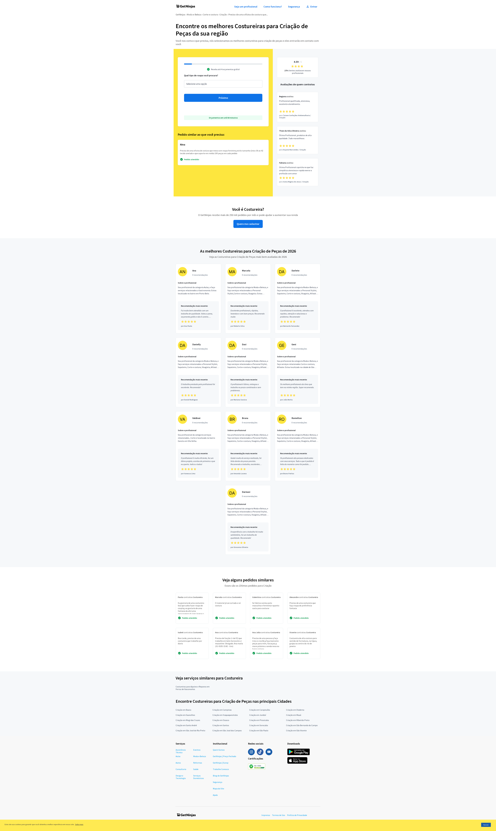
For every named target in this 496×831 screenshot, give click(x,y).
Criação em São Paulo (258, 730)
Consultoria (181, 769)
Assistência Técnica (181, 751)
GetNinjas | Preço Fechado (224, 756)
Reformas (197, 762)
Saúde (195, 769)
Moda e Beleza (194, 14)
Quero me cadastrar (248, 224)
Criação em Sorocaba (258, 725)
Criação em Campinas (222, 710)
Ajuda (215, 795)
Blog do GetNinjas (221, 775)
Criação (223, 14)
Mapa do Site (218, 788)
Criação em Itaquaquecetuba (225, 715)
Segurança (294, 6)
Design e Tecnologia (181, 777)
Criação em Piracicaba (259, 720)
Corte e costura (210, 14)
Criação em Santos (220, 725)
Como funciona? (273, 6)
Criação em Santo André (186, 725)
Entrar (313, 6)
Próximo (223, 98)
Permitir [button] (486, 825)
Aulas (178, 756)
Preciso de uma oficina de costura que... (248, 14)
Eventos (196, 750)
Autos (178, 762)
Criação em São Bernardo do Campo (302, 725)
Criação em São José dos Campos (227, 730)
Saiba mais (79, 824)
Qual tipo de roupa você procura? (201, 75)
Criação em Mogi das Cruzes (188, 720)
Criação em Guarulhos (185, 715)
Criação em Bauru (183, 710)
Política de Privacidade (297, 815)
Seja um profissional (245, 6)
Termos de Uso (278, 815)
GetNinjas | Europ (220, 762)
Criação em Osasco (220, 720)
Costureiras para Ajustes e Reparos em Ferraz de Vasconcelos (193, 687)
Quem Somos (219, 750)
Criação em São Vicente (296, 730)
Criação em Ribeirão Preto (297, 720)
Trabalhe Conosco (221, 769)
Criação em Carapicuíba (259, 710)
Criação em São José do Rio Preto (190, 730)
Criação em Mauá (293, 715)
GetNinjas (180, 14)
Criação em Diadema (295, 710)
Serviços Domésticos (198, 777)
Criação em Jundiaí (257, 715)
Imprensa (265, 815)
